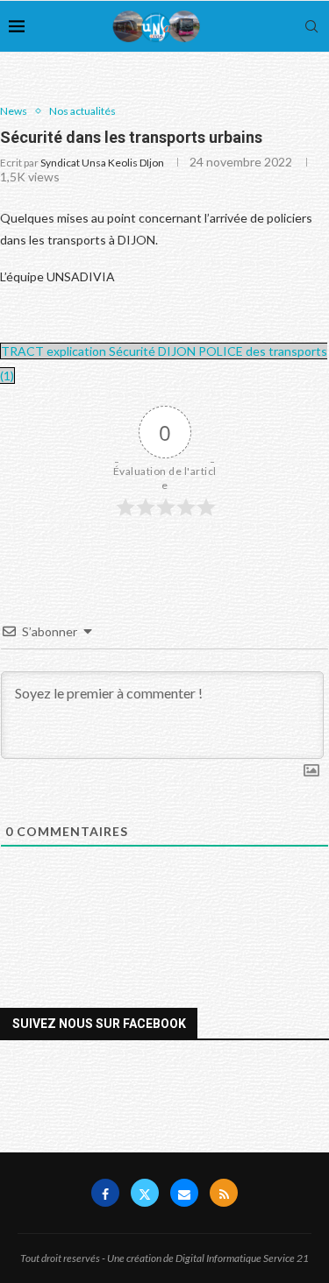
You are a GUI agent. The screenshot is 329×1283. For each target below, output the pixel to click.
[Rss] (224, 1193)
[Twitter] (145, 1193)
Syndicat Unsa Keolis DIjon (102, 162)
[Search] (311, 26)
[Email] (184, 1193)
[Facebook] (105, 1193)
